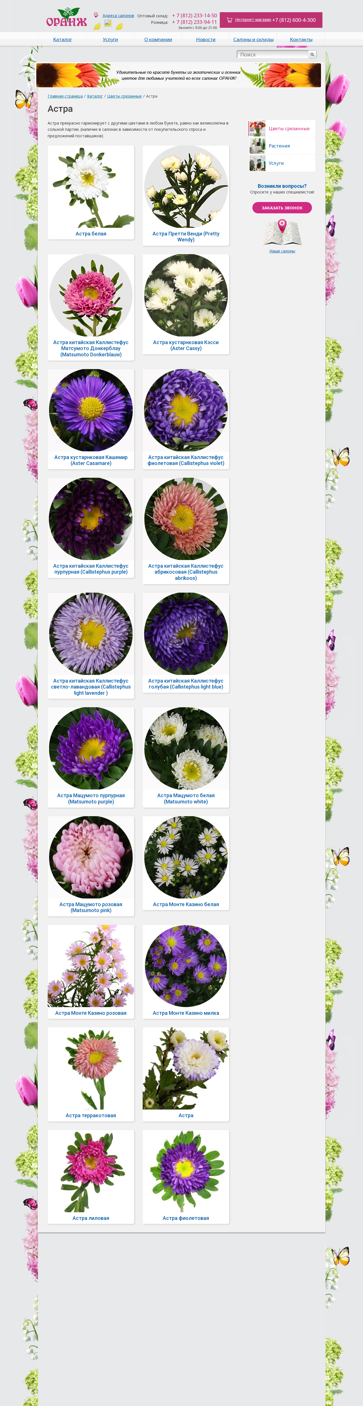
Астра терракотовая (91, 1115)
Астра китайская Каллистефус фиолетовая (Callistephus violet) (185, 460)
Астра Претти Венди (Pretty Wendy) (186, 237)
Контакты (301, 39)
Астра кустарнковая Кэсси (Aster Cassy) (186, 345)
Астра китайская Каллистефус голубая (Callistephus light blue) (185, 684)
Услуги (110, 39)
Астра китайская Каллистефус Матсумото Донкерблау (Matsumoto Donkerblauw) (90, 348)
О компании (158, 39)
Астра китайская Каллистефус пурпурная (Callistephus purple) (90, 569)
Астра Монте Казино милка (186, 1013)
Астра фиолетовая (186, 1218)
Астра (186, 1115)
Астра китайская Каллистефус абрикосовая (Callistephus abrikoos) (185, 572)
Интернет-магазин (253, 19)
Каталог (62, 39)
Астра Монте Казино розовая (90, 1013)
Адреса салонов (118, 15)
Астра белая (91, 234)
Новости (206, 39)
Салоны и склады (253, 39)
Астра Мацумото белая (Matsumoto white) (186, 798)
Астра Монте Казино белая (186, 904)
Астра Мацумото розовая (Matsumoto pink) (91, 907)
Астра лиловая (91, 1218)
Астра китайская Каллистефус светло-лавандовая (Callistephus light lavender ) (91, 687)
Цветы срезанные (124, 96)
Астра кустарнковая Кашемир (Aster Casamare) (91, 460)
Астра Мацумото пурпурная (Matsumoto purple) (91, 798)
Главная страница (65, 96)
